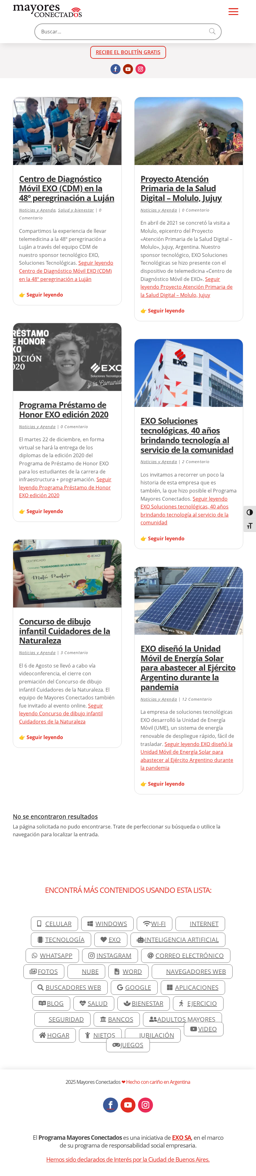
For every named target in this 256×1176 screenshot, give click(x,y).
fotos (48, 971)
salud (98, 1003)
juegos (132, 1045)
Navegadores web (196, 971)
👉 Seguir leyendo (41, 294)
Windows (111, 923)
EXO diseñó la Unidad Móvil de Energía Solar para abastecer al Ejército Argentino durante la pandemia (187, 668)
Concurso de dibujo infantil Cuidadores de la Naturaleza (64, 631)
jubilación (156, 1035)
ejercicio (202, 1003)
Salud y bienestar (76, 210)
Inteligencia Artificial (182, 939)
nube (90, 971)
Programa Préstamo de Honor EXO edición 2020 (63, 409)
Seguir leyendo (66, 270)
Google (138, 987)
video (207, 1029)
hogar (58, 1035)
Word (132, 971)
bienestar (147, 1003)
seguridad (66, 1019)
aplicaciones (197, 987)
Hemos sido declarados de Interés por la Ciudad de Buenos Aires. (127, 1159)
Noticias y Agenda (37, 210)
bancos (120, 1019)
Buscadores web (73, 987)
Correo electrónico (189, 955)
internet (204, 923)
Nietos (104, 1035)
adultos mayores (186, 1019)
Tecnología (65, 939)
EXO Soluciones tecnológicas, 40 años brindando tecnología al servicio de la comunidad (186, 435)
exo (115, 939)
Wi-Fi (158, 923)
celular (58, 923)
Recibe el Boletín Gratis (128, 52)
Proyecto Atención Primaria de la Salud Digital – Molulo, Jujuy (181, 188)
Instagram (113, 955)
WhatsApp (56, 955)
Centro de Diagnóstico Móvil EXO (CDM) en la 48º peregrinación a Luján (66, 188)
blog (55, 1003)
